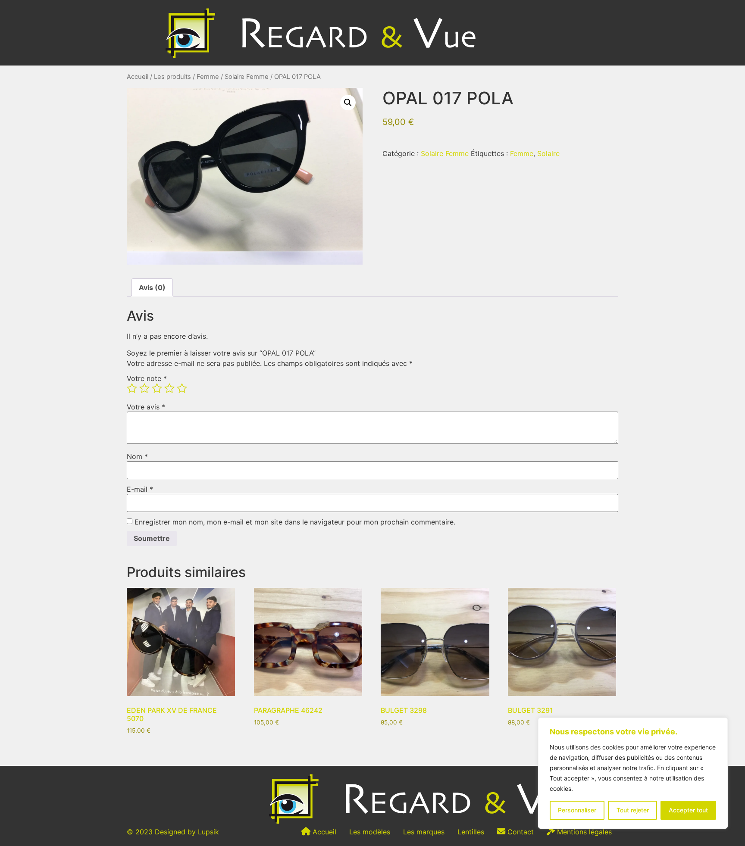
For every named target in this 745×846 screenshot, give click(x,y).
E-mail (140, 489)
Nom (137, 456)
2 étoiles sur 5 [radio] (144, 388)
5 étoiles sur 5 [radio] (182, 388)
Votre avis (146, 406)
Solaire (548, 153)
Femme (208, 77)
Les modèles (369, 831)
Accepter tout (688, 810)
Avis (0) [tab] (152, 287)
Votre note (147, 378)
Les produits (172, 77)
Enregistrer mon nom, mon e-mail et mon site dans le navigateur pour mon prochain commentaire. (295, 521)
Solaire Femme (247, 77)
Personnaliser (577, 810)
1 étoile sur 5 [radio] (132, 388)
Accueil (137, 77)
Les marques (423, 831)
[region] (633, 773)
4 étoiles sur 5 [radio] (169, 388)
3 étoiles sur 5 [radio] (157, 388)
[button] (348, 102)
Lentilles (470, 831)
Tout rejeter (633, 810)
